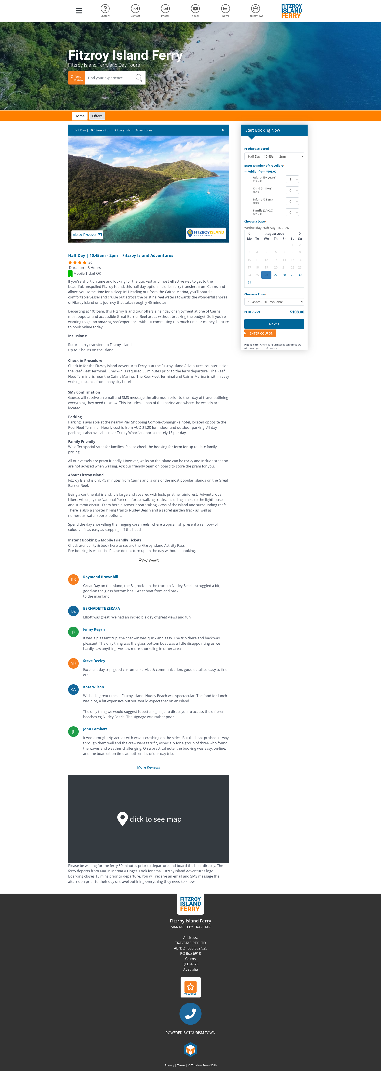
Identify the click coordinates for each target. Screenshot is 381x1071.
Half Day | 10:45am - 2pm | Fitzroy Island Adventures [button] (112, 130)
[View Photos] (148, 188)
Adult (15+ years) (264, 177)
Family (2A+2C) (263, 210)
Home (80, 116)
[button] (79, 11)
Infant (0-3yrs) (263, 199)
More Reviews (148, 767)
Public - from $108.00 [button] (261, 171)
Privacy (169, 1065)
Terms (181, 1065)
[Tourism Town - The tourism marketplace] (190, 1049)
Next (273, 324)
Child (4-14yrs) (262, 188)
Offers (97, 116)
